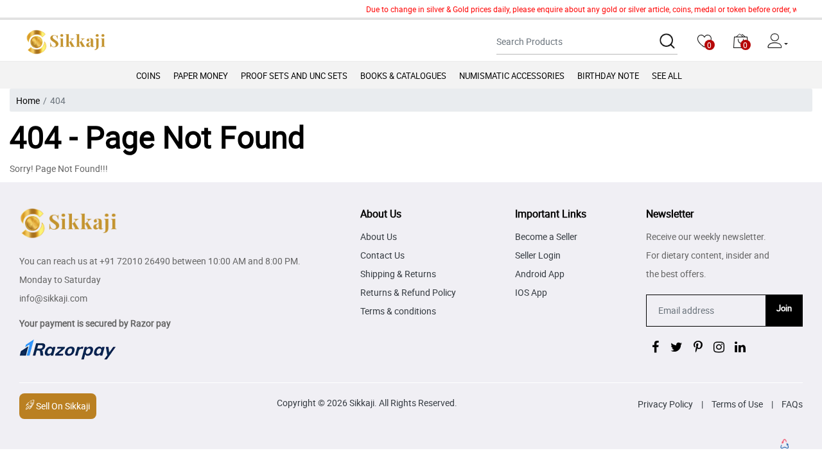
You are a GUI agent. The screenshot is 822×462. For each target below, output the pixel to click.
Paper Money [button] (200, 75)
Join (784, 308)
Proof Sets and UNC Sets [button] (294, 75)
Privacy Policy (665, 404)
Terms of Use (737, 404)
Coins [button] (148, 75)
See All (667, 75)
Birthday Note (608, 75)
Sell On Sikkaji (62, 406)
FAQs (792, 404)
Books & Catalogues (403, 75)
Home (28, 100)
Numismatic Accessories (511, 75)
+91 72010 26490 (135, 261)
